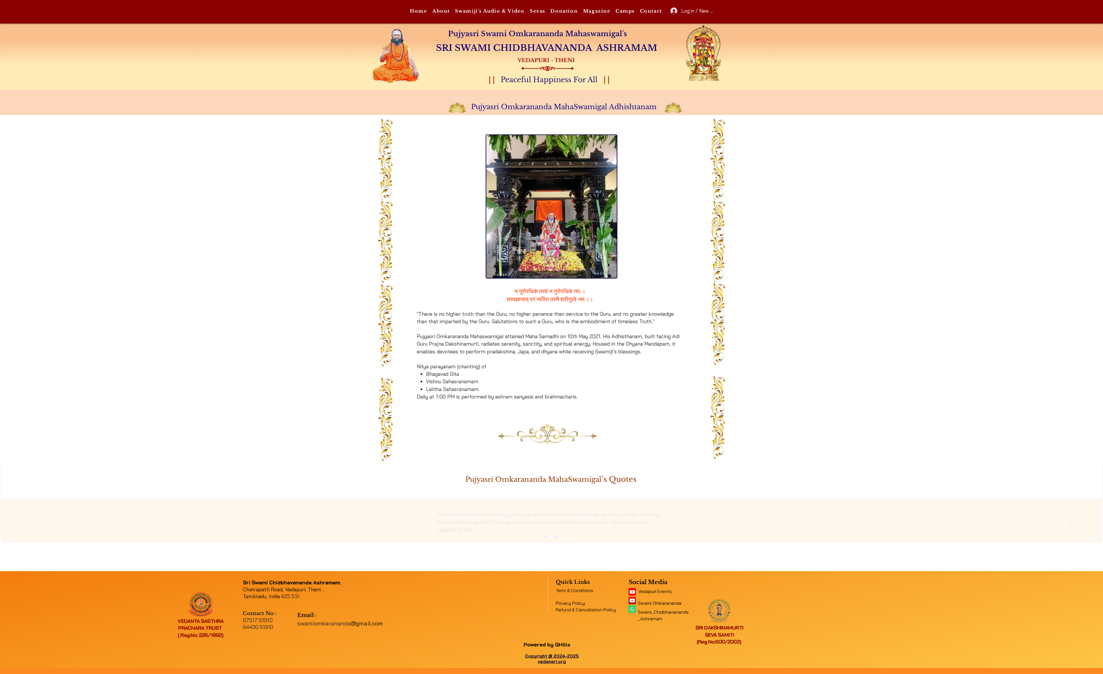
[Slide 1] (546, 536)
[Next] (1070, 520)
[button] (441, 11)
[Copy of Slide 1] (551, 536)
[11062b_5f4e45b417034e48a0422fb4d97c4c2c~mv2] (632, 592)
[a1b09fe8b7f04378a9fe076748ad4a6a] (632, 600)
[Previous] (32, 520)
